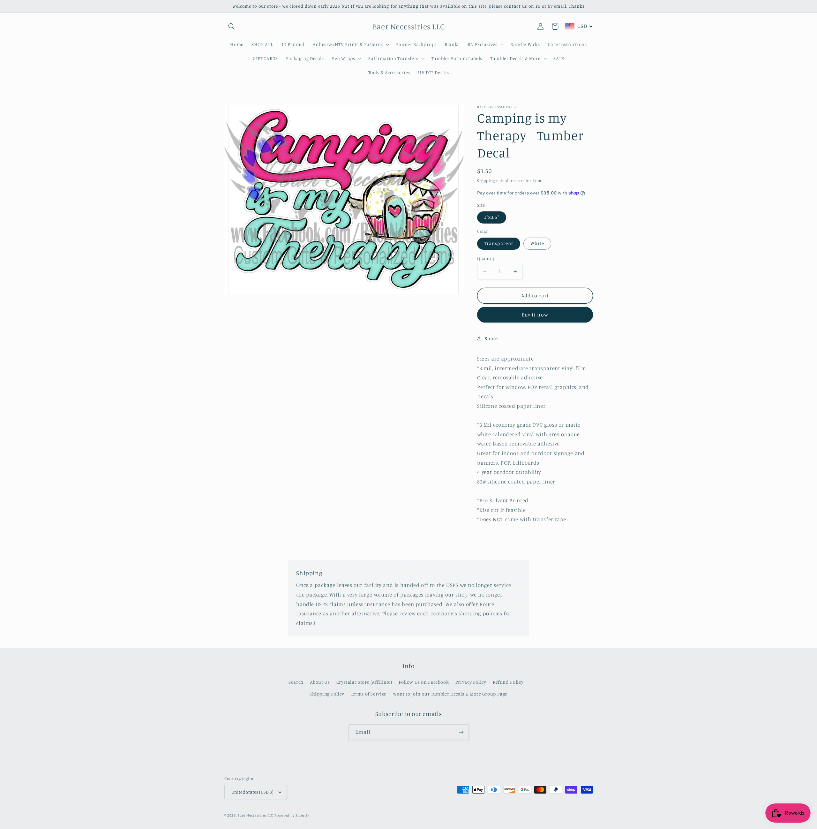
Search (296, 682)
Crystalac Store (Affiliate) (364, 682)
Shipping (486, 180)
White (537, 243)
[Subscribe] (461, 732)
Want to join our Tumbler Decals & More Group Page (450, 693)
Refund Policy (508, 682)
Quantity (486, 258)
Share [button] (491, 338)
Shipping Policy (327, 693)
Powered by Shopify (291, 815)
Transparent (498, 243)
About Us (320, 682)
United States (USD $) (252, 792)
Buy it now (535, 315)
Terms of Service (368, 693)
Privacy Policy (470, 682)
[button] (231, 26)
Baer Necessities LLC (255, 815)
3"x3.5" (491, 217)
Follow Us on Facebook (424, 682)
